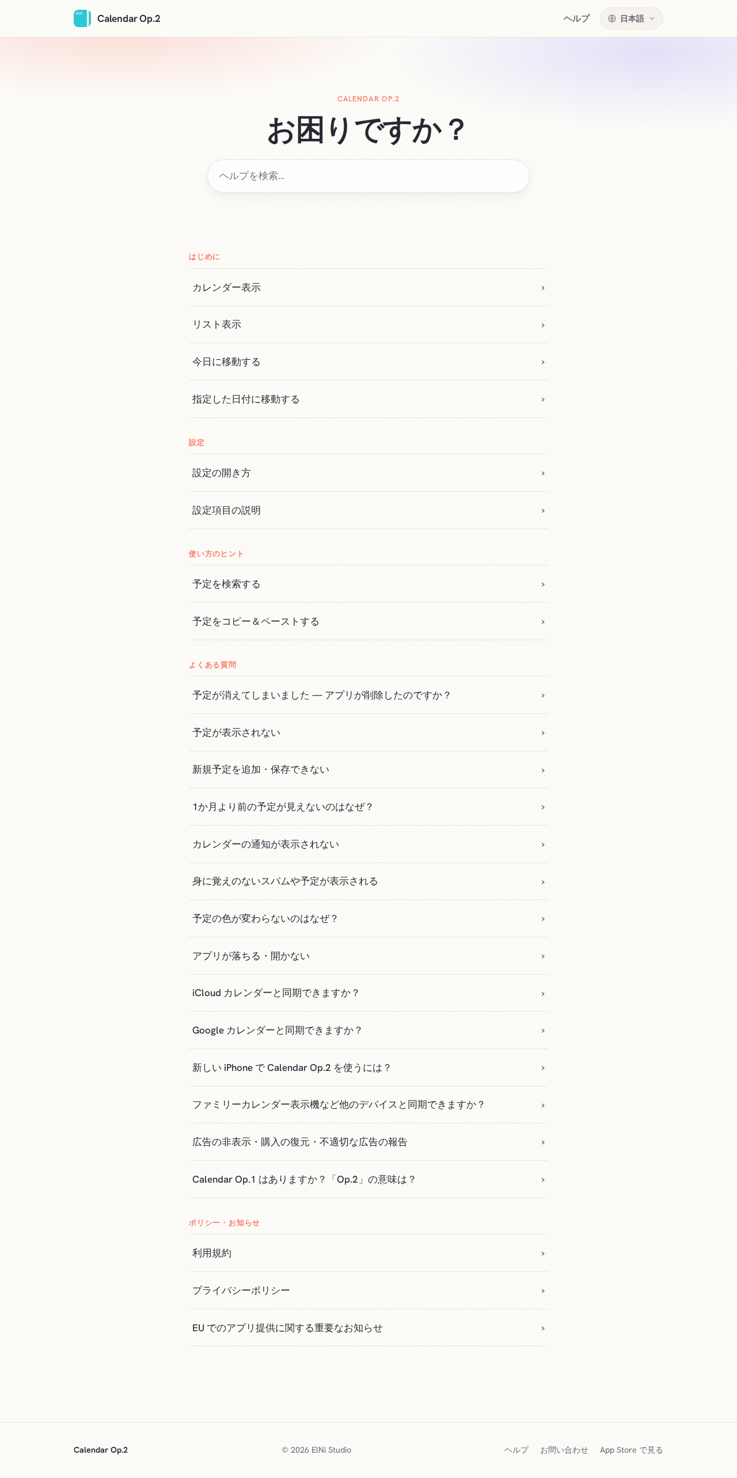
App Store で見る (631, 1450)
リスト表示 (216, 324)
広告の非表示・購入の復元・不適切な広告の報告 (300, 1141)
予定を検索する (226, 583)
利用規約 (211, 1253)
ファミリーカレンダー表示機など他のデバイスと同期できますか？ (339, 1104)
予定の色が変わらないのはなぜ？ (265, 918)
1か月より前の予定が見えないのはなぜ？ (283, 806)
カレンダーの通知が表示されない (265, 844)
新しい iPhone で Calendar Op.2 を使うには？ (292, 1067)
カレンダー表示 (226, 287)
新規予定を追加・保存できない (260, 769)
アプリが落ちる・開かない (251, 955)
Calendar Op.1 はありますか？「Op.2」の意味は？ (304, 1179)
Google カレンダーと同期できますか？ (277, 1030)
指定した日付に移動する (246, 399)
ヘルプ (577, 18)
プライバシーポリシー (241, 1290)
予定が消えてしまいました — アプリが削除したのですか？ (322, 695)
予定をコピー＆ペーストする (256, 621)
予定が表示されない (236, 732)
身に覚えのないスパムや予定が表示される (285, 881)
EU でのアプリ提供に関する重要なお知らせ (287, 1327)
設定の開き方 (221, 472)
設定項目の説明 (226, 510)
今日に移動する (226, 361)
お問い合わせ (564, 1450)
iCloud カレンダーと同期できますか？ (276, 992)
